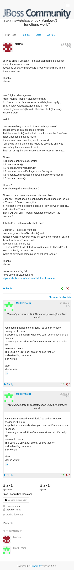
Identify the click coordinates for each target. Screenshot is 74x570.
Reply (8, 288)
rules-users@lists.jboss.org (17, 494)
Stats (38, 34)
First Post (10, 34)
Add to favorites (14, 514)
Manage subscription (17, 499)
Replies (26, 34)
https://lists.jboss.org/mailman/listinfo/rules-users (29, 278)
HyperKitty (36, 566)
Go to (50, 34)
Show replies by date (60, 297)
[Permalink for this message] (70, 47)
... (7, 373)
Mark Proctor (23, 303)
